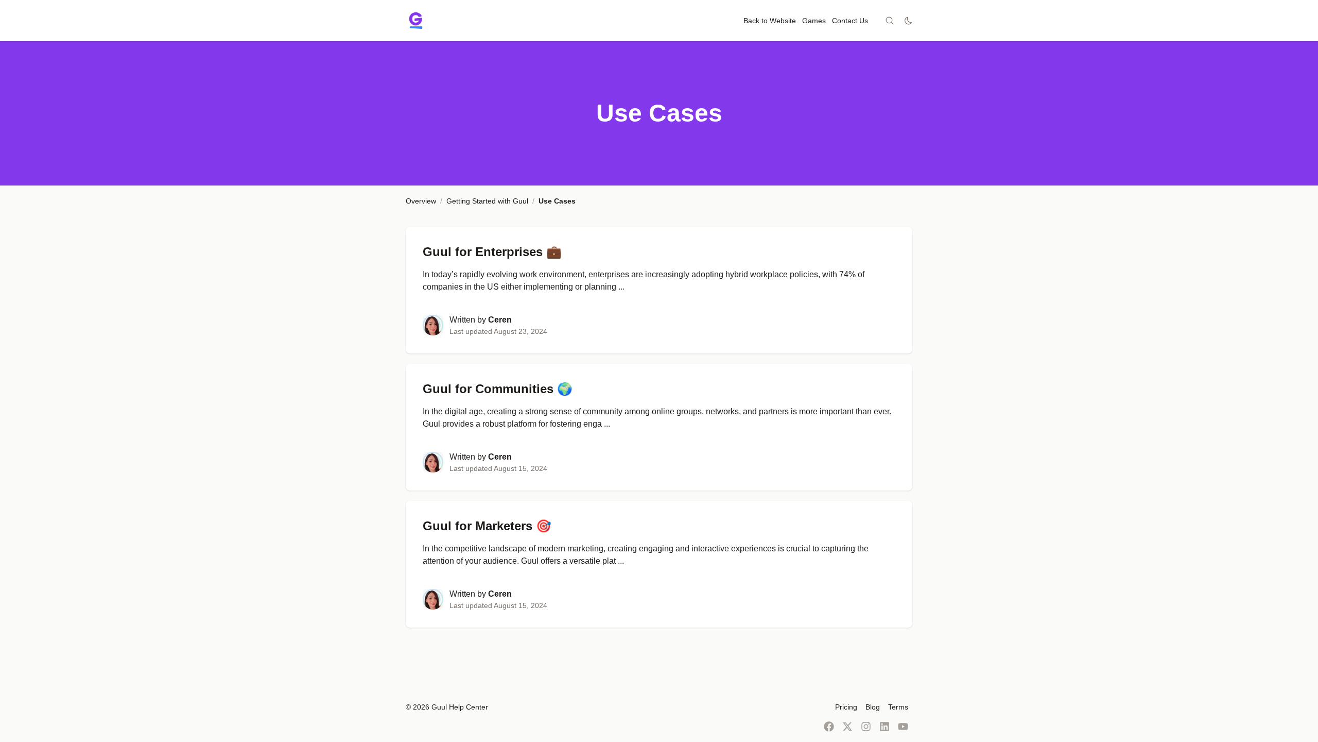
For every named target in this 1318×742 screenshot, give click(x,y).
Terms (898, 707)
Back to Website (769, 20)
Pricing (846, 707)
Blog (872, 707)
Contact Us (850, 20)
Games (814, 20)
